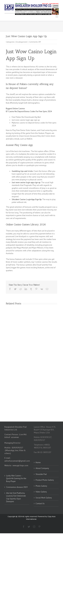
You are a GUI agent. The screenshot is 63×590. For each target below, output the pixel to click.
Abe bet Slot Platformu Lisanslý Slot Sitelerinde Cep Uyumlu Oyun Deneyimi (16, 497)
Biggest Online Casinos (15, 108)
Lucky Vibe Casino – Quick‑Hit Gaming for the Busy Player (16, 478)
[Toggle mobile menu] (57, 16)
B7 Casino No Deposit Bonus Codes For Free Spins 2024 (29, 111)
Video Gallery (41, 492)
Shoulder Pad (41, 474)
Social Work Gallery (44, 497)
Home (38, 462)
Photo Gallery (41, 486)
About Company (42, 468)
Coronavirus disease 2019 (16, 487)
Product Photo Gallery (45, 480)
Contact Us (40, 503)
